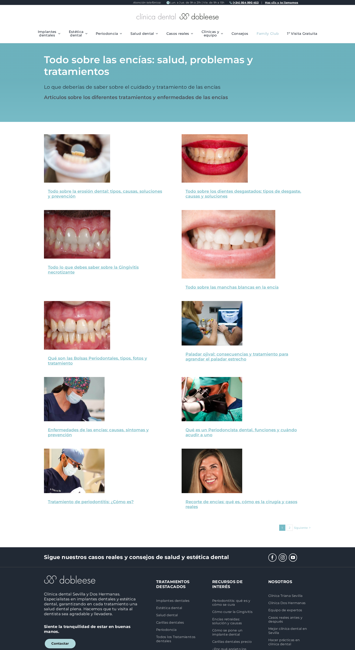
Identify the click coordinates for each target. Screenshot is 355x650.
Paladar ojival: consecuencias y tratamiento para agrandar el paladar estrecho (237, 357)
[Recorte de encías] (212, 450)
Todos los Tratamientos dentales (175, 639)
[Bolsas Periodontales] (77, 303)
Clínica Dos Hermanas (287, 603)
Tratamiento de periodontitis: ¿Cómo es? (91, 501)
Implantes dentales (173, 601)
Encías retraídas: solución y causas (227, 621)
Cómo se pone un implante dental (227, 632)
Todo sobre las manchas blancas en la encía (232, 287)
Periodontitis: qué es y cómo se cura (231, 603)
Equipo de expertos (285, 610)
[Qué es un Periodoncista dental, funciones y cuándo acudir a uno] (212, 379)
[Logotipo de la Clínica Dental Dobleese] (177, 15)
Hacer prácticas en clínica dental (284, 642)
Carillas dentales (170, 622)
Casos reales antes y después (285, 619)
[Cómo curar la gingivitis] (77, 212)
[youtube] (293, 557)
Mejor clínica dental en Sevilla (287, 631)
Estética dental (169, 608)
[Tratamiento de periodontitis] (74, 450)
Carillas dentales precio (232, 641)
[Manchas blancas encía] (228, 212)
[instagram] (283, 557)
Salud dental (167, 615)
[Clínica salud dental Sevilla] (212, 303)
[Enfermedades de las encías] (74, 379)
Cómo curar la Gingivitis (232, 612)
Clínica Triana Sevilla (285, 596)
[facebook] (272, 557)
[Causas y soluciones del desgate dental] (215, 136)
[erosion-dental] (77, 136)
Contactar (60, 643)
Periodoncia (166, 630)
